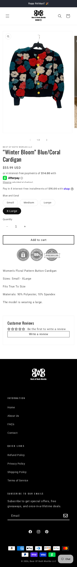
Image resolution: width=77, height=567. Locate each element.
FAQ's (10, 424)
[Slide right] (47, 140)
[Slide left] (30, 140)
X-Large (12, 210)
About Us (13, 415)
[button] (7, 16)
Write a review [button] (38, 334)
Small (12, 203)
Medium (31, 203)
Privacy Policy (16, 463)
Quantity (7, 219)
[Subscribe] (65, 516)
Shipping (7, 182)
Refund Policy (16, 455)
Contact (12, 432)
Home (11, 407)
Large (49, 203)
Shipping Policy (17, 472)
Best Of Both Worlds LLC (43, 561)
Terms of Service (17, 480)
